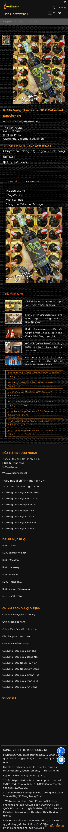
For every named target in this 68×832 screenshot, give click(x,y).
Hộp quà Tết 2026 (12, 596)
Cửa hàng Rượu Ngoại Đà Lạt (18, 510)
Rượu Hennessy (10, 567)
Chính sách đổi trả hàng (15, 643)
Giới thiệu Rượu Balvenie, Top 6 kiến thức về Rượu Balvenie (44, 303)
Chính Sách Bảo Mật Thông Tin (19, 629)
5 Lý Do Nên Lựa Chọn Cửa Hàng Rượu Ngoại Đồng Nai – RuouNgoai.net (44, 318)
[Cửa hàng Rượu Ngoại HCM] (11, 5)
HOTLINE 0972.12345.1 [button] (16, 14)
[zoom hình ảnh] (60, 101)
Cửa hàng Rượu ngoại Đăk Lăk (19, 522)
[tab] (13, 182)
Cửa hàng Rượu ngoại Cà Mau (18, 516)
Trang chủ (7, 21)
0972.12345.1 (11, 466)
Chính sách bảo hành (13, 621)
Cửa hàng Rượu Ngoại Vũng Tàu (20, 504)
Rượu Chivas (9, 545)
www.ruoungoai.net (16, 472)
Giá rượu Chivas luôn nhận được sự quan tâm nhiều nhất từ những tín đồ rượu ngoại (44, 361)
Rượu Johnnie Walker (14, 552)
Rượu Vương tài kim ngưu (16, 589)
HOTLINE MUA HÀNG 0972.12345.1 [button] (28, 146)
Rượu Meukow (10, 574)
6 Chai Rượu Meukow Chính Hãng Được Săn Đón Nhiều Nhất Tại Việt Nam (44, 347)
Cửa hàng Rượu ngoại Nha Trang (20, 498)
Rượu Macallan (10, 560)
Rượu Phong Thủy (12, 581)
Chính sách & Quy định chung (18, 614)
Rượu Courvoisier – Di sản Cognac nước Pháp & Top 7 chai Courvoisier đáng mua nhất (44, 333)
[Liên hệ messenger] (61, 760)
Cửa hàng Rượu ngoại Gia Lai (18, 528)
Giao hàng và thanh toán (16, 636)
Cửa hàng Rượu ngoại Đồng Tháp (20, 492)
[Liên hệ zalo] (61, 751)
